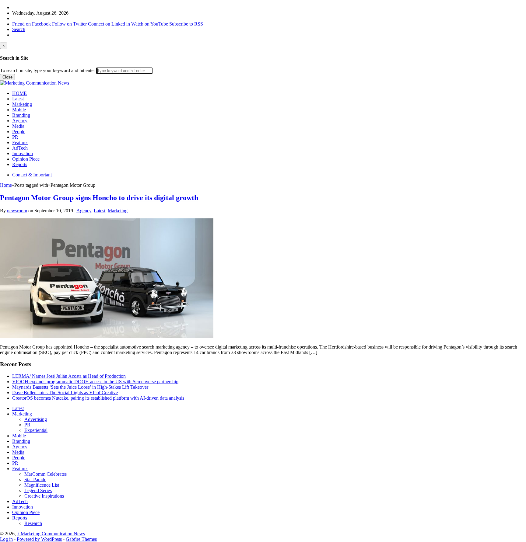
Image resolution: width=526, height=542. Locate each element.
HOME (19, 93)
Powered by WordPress (39, 539)
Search (18, 29)
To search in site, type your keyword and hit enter (47, 70)
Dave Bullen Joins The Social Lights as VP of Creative (65, 392)
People (18, 131)
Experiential (35, 430)
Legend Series (38, 490)
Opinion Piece (26, 159)
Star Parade (35, 479)
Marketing (22, 104)
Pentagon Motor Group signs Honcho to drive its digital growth (99, 198)
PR (15, 137)
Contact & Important (32, 174)
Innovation (22, 153)
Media (18, 126)
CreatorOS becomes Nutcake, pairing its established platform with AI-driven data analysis (98, 398)
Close (7, 77)
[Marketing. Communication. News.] (34, 82)
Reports (19, 164)
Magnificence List (41, 485)
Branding (21, 115)
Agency (19, 120)
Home (6, 185)
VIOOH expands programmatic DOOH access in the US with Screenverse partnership (95, 381)
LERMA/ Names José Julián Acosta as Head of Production (69, 376)
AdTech (20, 148)
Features (20, 142)
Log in (6, 539)
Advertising (35, 419)
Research (33, 523)
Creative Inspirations (44, 496)
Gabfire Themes (81, 539)
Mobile (19, 109)
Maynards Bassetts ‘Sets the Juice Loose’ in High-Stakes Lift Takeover (80, 387)
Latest (18, 98)
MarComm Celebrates (45, 474)
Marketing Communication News (51, 533)
